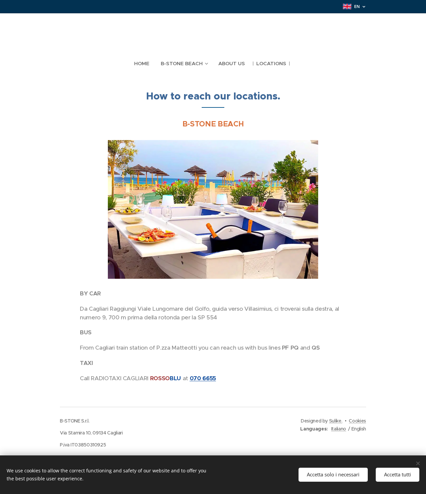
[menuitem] (144, 63)
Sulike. (335, 421)
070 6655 (203, 378)
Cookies (357, 421)
